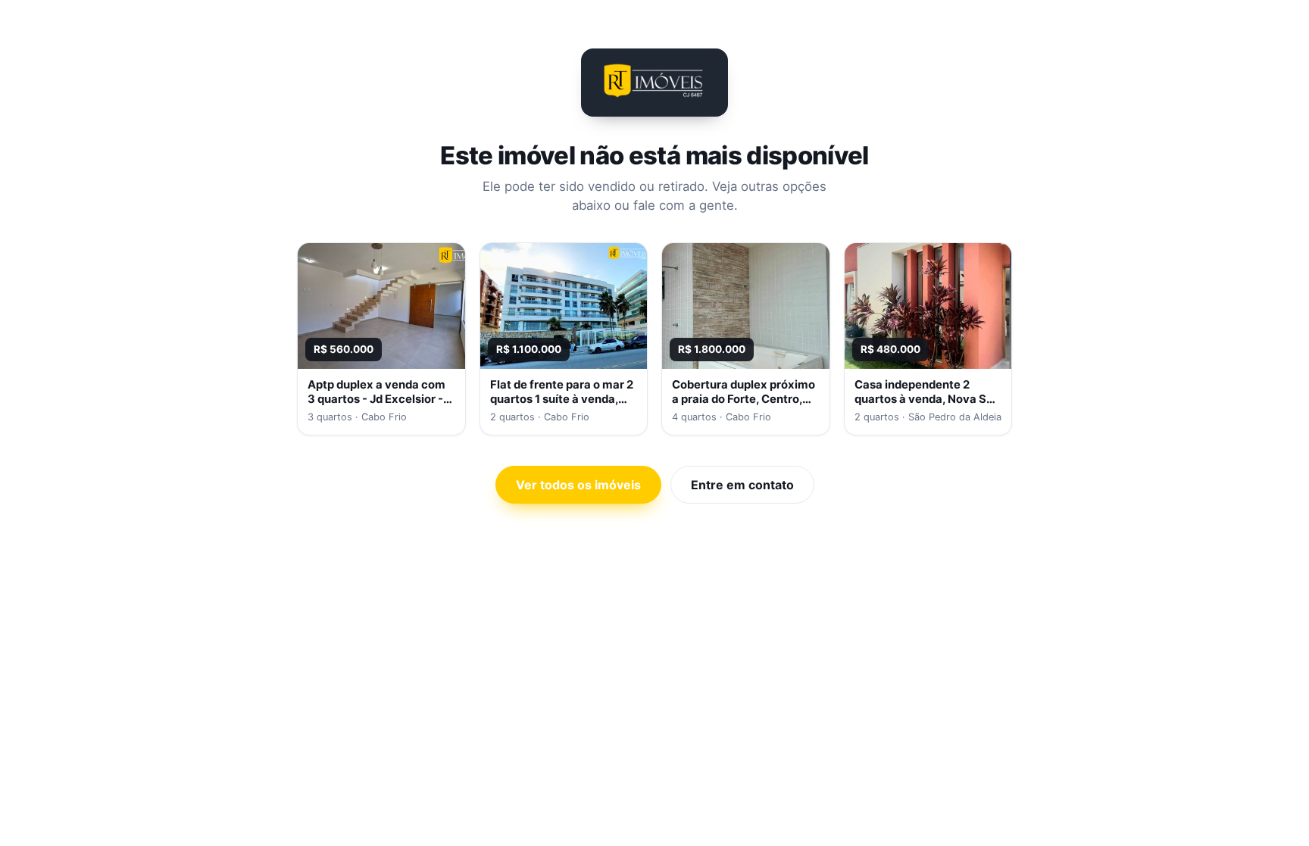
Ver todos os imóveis (578, 484)
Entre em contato (742, 484)
